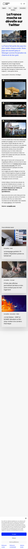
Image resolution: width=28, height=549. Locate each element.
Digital (4, 8)
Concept (12, 280)
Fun (10, 8)
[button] (26, 518)
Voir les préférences (14, 542)
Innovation (22, 8)
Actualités (6, 248)
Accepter (14, 534)
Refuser (14, 538)
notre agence (8, 202)
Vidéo (17, 314)
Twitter (22, 147)
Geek (15, 8)
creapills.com (11, 206)
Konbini (10, 141)
